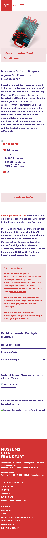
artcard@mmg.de (37, 475)
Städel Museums (18, 291)
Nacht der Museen (11, 344)
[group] (23, 171)
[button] (4, 169)
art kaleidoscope (10, 359)
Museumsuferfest (10, 352)
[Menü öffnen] (22, 5)
